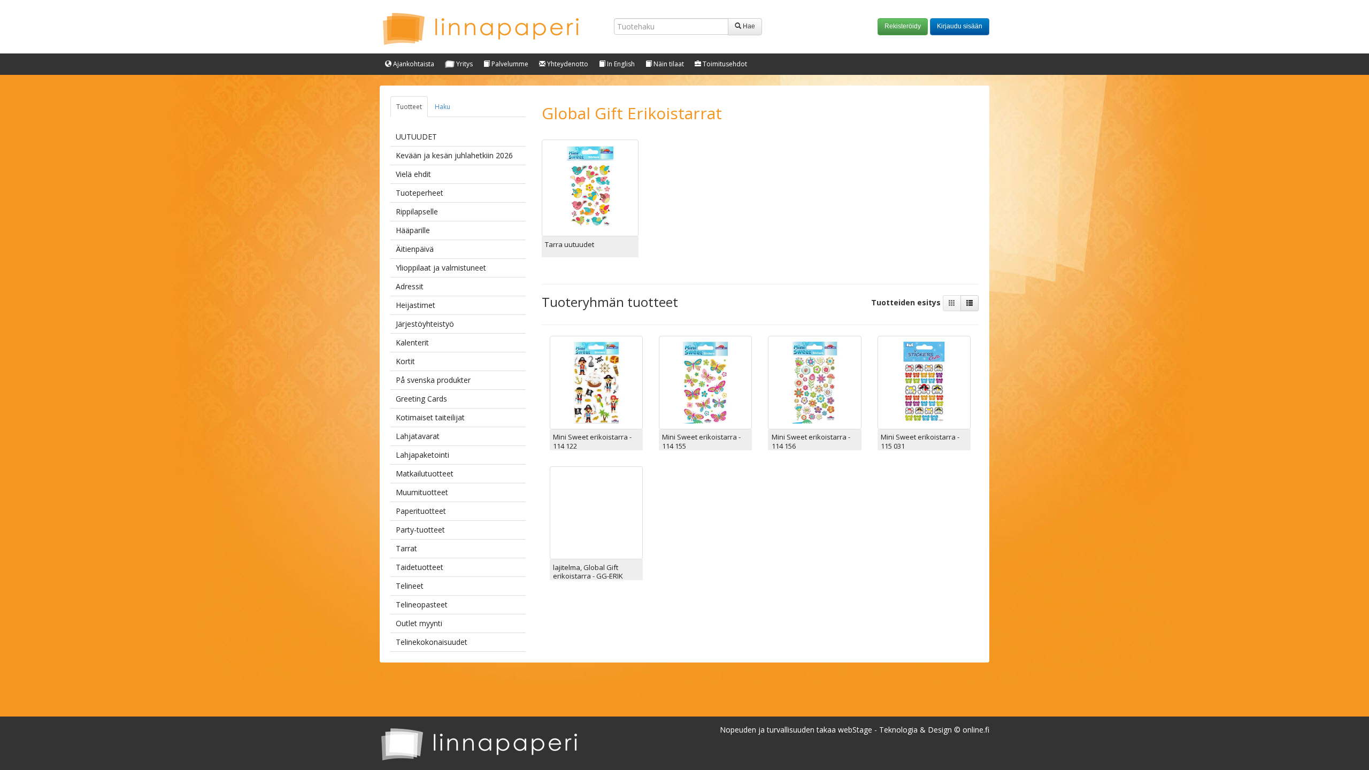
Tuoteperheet (419, 193)
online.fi (976, 730)
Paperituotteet (421, 511)
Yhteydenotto (566, 63)
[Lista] (969, 303)
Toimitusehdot (724, 63)
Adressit (410, 286)
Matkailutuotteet (424, 473)
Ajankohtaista (412, 63)
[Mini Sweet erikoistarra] (596, 381)
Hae (748, 26)
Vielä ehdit (413, 174)
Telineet (410, 586)
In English (620, 63)
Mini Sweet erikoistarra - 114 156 (811, 441)
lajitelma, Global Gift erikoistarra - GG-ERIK (588, 572)
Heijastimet (415, 305)
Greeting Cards (421, 399)
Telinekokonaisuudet (431, 642)
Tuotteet (409, 106)
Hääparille (413, 230)
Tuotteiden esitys (907, 302)
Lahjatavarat (418, 436)
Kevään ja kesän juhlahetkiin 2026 (454, 155)
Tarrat (406, 548)
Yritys (464, 63)
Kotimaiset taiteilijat (430, 417)
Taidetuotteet (419, 567)
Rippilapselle (417, 211)
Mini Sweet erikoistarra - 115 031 (920, 441)
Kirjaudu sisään (959, 26)
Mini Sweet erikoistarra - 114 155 (701, 441)
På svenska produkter (433, 380)
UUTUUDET (416, 137)
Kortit (405, 361)
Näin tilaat (668, 63)
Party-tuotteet (420, 530)
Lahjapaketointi (422, 455)
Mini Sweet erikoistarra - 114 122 (592, 441)
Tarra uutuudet (569, 244)
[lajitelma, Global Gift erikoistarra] (596, 512)
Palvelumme (509, 63)
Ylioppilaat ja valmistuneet (441, 268)
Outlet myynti (419, 623)
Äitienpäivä (415, 249)
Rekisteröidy (903, 26)
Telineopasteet (422, 604)
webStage (855, 730)
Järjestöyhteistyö (425, 324)
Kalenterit (412, 342)
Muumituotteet (422, 492)
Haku (442, 106)
